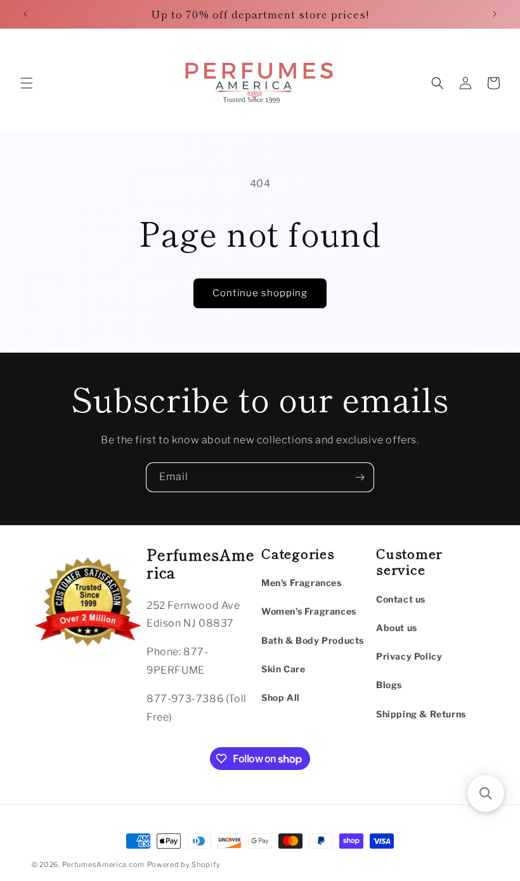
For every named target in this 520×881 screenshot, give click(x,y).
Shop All (280, 697)
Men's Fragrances (301, 582)
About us (396, 627)
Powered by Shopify (184, 864)
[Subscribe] (360, 477)
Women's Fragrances (308, 611)
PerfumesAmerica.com (103, 864)
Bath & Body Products (312, 640)
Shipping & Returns (421, 713)
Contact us (401, 599)
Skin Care (283, 668)
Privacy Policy (409, 656)
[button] (27, 83)
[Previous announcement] (25, 14)
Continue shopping (260, 293)
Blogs (389, 684)
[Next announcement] (495, 14)
